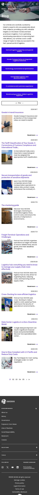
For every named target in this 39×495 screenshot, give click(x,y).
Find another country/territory (28, 467)
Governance (6, 420)
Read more (31, 135)
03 (16, 379)
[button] (19, 103)
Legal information (19, 486)
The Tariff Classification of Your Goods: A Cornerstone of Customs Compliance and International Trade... (19, 145)
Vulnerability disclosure (19, 492)
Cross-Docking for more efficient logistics (19, 294)
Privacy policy (19, 483)
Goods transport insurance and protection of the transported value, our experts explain (25, 118)
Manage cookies (19, 480)
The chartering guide (10, 205)
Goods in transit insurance (12, 112)
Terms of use (19, 489)
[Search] (33, 4)
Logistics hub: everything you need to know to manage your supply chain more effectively (19, 267)
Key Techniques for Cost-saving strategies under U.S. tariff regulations (25, 360)
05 (23, 379)
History (4, 416)
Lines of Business (7, 428)
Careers (4, 440)
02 (13, 379)
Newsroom (5, 436)
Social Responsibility (8, 432)
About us (4, 412)
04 (20, 379)
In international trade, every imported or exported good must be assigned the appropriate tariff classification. (25, 154)
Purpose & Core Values (9, 424)
